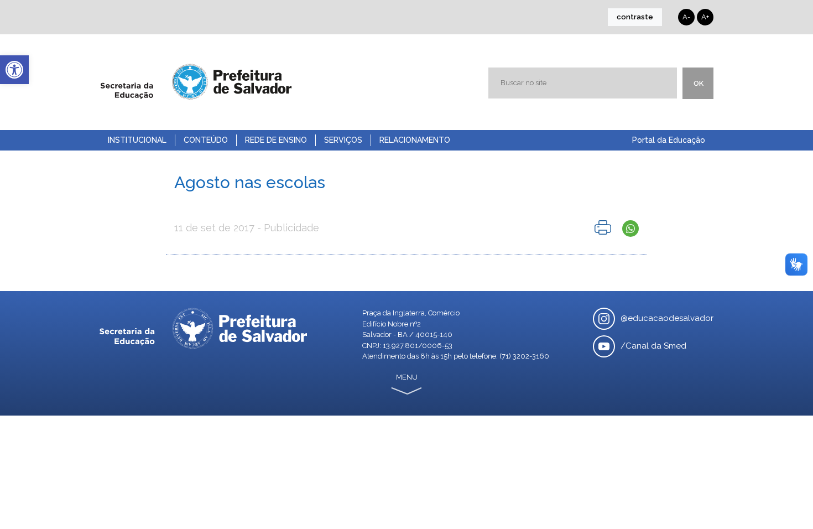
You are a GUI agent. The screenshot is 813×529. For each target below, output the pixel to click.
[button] (14, 69)
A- (686, 17)
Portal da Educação (668, 140)
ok (698, 83)
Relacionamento (414, 140)
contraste (635, 17)
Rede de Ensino (276, 140)
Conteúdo (206, 140)
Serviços (343, 140)
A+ (705, 17)
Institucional (137, 140)
